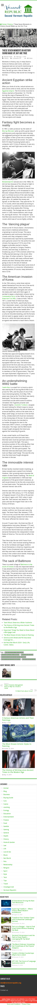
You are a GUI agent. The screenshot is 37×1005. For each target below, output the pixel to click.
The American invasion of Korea (11, 659)
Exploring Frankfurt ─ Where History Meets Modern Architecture (22, 910)
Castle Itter (6, 387)
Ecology (6, 810)
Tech (5, 877)
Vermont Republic (9, 890)
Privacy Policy (26, 1004)
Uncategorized (8, 887)
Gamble (6, 826)
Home (4, 24)
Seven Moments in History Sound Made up (13, 657)
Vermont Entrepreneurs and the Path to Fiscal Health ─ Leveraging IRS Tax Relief (23, 937)
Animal (5, 788)
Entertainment (8, 817)
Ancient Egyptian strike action (10, 654)
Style (5, 874)
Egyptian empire (8, 91)
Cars (5, 801)
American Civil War (9, 299)
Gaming (6, 829)
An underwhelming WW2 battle (14, 652)
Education (7, 814)
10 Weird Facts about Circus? (24, 690)
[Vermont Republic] (18, 10)
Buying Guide (8, 798)
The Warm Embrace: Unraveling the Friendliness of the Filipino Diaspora (23, 946)
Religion (6, 868)
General (6, 833)
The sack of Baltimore (29, 659)
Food (5, 823)
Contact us (4, 990)
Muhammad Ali (7, 182)
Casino (5, 804)
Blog (5, 791)
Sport (5, 871)
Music (5, 855)
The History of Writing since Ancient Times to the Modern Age (18, 771)
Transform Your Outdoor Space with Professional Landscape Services (23, 919)
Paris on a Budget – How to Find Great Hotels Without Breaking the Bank (23, 928)
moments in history (27, 654)
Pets (4, 861)
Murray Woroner (8, 131)
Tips (5, 880)
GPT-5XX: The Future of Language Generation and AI (24, 962)
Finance (6, 820)
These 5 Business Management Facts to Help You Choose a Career (13, 686)
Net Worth (7, 858)
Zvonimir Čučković (21, 405)
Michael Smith (8, 56)
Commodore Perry (8, 296)
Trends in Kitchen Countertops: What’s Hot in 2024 (23, 954)
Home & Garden (9, 842)
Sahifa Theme (6, 999)
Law (4, 845)
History (10, 24)
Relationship (7, 865)
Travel (5, 884)
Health (5, 836)
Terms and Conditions (13, 1004)
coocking (6, 807)
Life (4, 849)
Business (6, 794)
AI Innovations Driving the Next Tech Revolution (23, 902)
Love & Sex (7, 852)
